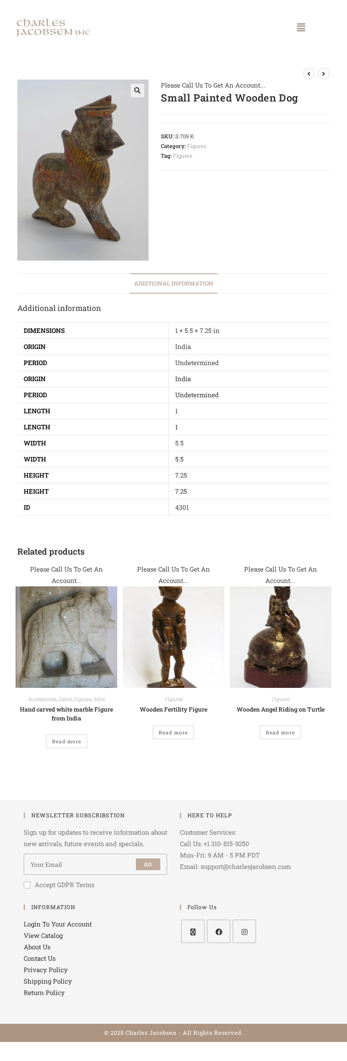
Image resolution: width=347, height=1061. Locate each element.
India (183, 378)
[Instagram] (244, 931)
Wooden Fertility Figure (173, 709)
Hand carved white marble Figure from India (66, 713)
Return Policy (44, 992)
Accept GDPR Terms (64, 884)
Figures (196, 146)
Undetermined (197, 394)
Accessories (42, 698)
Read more (66, 741)
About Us (37, 947)
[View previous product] (309, 74)
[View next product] (324, 74)
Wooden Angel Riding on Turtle (281, 709)
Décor (65, 698)
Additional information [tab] (173, 283)
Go (148, 864)
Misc (99, 698)
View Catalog (43, 935)
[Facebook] (218, 931)
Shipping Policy (48, 981)
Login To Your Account (58, 924)
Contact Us (39, 958)
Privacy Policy (46, 969)
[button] (301, 27)
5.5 (179, 459)
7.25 (181, 491)
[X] (192, 931)
